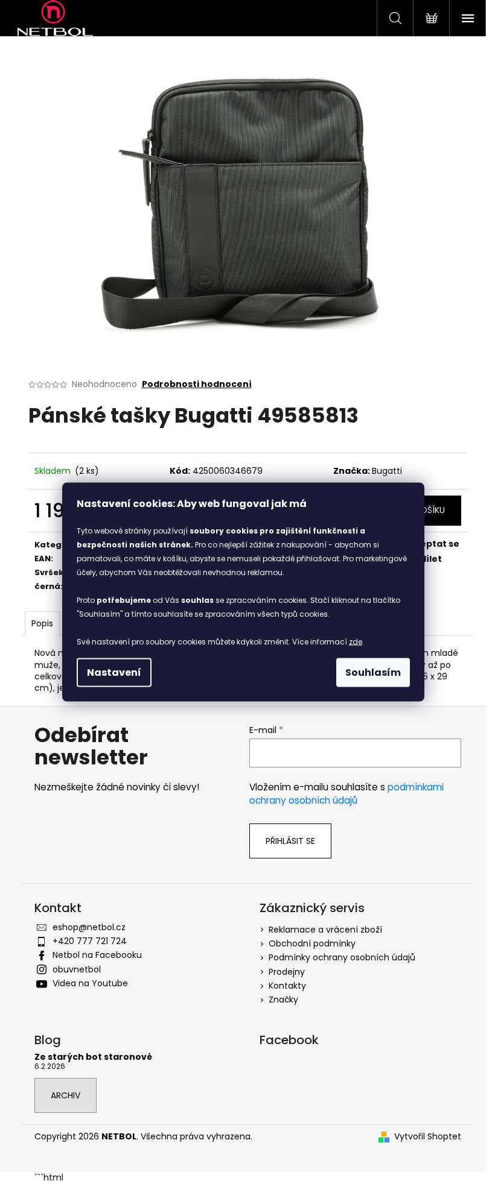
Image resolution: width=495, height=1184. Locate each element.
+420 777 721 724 (90, 941)
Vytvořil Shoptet (427, 1136)
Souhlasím (373, 672)
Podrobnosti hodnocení (197, 384)
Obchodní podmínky (312, 943)
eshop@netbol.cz (89, 927)
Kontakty (287, 986)
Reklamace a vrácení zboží (325, 930)
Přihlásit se (290, 841)
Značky (283, 999)
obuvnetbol (77, 969)
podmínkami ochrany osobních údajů (346, 794)
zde (355, 642)
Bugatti (387, 471)
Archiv (65, 1095)
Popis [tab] (42, 623)
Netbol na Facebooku (97, 955)
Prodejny (287, 972)
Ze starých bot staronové (93, 1057)
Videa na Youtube (90, 983)
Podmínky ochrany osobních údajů (342, 957)
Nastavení (114, 672)
